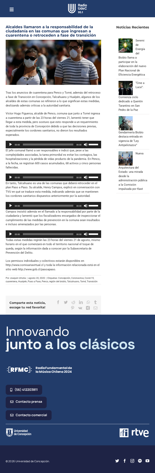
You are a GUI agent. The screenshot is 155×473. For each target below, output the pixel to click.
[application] (53, 144)
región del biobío (57, 281)
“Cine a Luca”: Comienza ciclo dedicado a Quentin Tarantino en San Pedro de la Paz (131, 96)
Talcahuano (73, 281)
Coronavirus (77, 278)
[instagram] (132, 461)
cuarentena (11, 281)
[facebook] (125, 461)
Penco (45, 281)
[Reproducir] (10, 144)
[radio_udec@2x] (77, 5)
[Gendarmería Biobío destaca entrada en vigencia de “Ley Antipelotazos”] (126, 118)
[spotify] (140, 461)
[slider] (94, 144)
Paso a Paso (34, 281)
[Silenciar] (86, 144)
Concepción (64, 278)
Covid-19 (89, 278)
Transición (92, 281)
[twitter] (117, 461)
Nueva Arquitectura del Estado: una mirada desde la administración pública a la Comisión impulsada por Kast (133, 171)
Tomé (83, 281)
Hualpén (22, 281)
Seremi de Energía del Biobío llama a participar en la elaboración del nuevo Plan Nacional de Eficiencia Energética (132, 57)
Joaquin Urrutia (18, 278)
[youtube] (147, 461)
